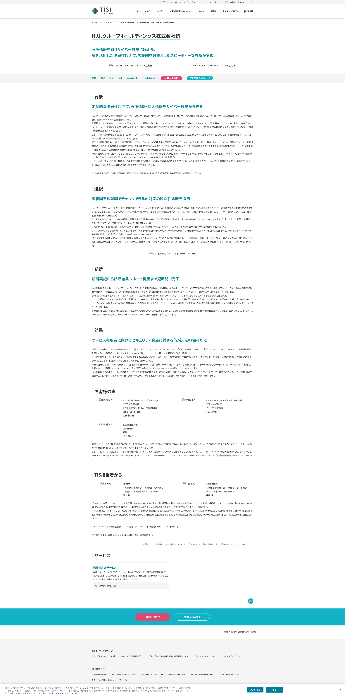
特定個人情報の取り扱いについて (232, 674)
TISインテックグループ (172, 2)
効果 (120, 78)
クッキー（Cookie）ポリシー (152, 674)
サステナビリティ (230, 11)
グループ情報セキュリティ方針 (104, 656)
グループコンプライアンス (204, 656)
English (241, 2)
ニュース (200, 11)
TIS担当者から (149, 78)
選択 (103, 78)
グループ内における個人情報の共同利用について (169, 656)
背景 (94, 78)
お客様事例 (175, 11)
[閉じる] (341, 690)
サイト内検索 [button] (252, 2)
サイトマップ (124, 679)
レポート (186, 11)
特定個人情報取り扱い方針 (202, 674)
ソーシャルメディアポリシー (231, 656)
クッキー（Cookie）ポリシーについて (63, 693)
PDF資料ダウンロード (199, 78)
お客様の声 (132, 78)
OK (274, 689)
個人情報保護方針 (99, 674)
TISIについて (143, 11)
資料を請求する (192, 617)
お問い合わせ (230, 2)
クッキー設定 (255, 689)
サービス (159, 11)
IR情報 (213, 11)
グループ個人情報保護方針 (132, 656)
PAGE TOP (250, 601)
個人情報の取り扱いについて (124, 674)
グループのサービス (194, 2)
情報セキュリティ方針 (177, 674)
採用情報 (248, 11)
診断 (111, 78)
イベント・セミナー (214, 2)
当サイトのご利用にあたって (103, 679)
